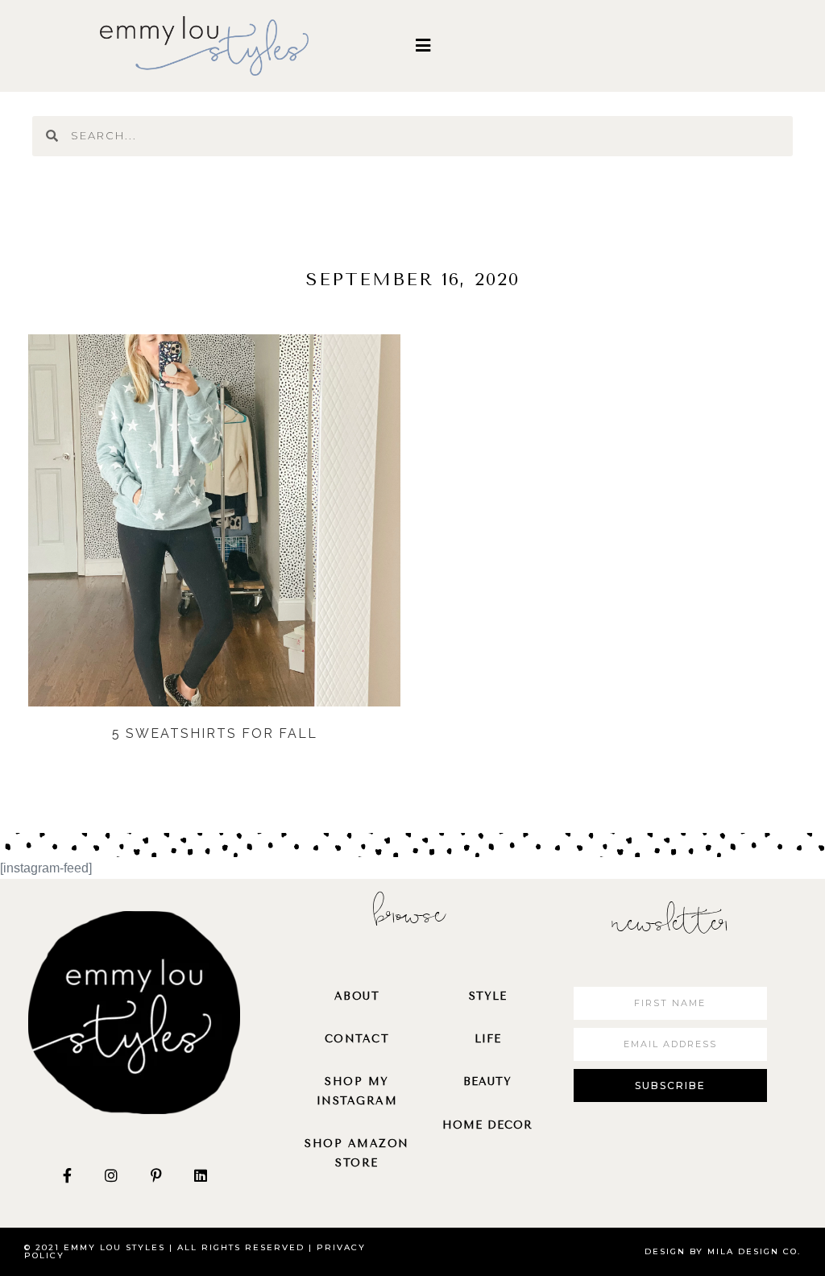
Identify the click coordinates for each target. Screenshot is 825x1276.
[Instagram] (111, 1174)
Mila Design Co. (754, 1251)
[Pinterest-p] (156, 1174)
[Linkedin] (200, 1174)
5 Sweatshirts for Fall (214, 733)
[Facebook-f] (67, 1174)
